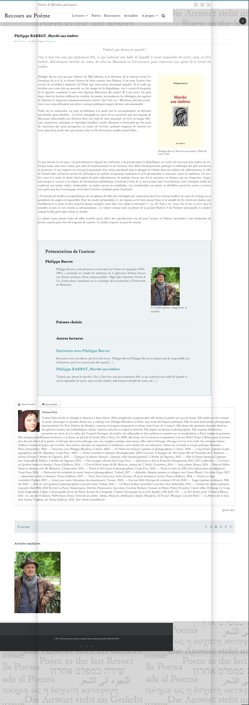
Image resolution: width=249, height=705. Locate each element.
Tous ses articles (50, 404)
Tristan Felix (21, 41)
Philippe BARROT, (88, 369)
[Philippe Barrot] (165, 269)
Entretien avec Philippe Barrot (83, 350)
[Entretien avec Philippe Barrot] (37, 582)
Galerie (42, 579)
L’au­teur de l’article (27, 404)
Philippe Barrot (50, 41)
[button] (163, 15)
